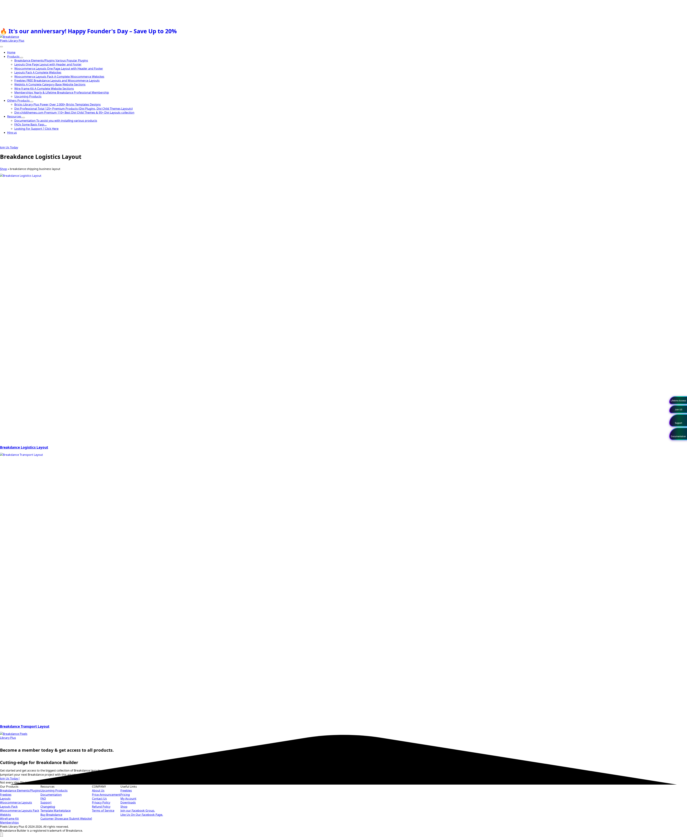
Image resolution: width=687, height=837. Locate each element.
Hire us (12, 133)
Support (46, 802)
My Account (128, 799)
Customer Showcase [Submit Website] (66, 819)
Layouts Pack (9, 807)
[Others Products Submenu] (31, 101)
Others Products (18, 101)
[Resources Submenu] (23, 117)
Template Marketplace (55, 810)
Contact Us (99, 799)
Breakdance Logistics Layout (24, 447)
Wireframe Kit (9, 819)
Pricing (125, 795)
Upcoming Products (54, 790)
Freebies (5, 795)
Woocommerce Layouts (16, 802)
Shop (3, 169)
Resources (14, 116)
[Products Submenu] (21, 57)
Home (11, 52)
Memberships (9, 822)
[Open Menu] (1, 46)
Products (13, 56)
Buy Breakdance (51, 815)
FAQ (43, 799)
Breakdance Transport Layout (24, 726)
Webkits (5, 815)
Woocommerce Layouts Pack (19, 810)
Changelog (47, 807)
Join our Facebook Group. (137, 810)
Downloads (128, 802)
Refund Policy (101, 807)
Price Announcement (106, 795)
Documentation (51, 795)
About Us (98, 790)
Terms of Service (103, 810)
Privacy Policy (101, 802)
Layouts (5, 799)
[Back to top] (1, 835)
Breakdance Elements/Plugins (20, 790)
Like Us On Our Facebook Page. (141, 815)
